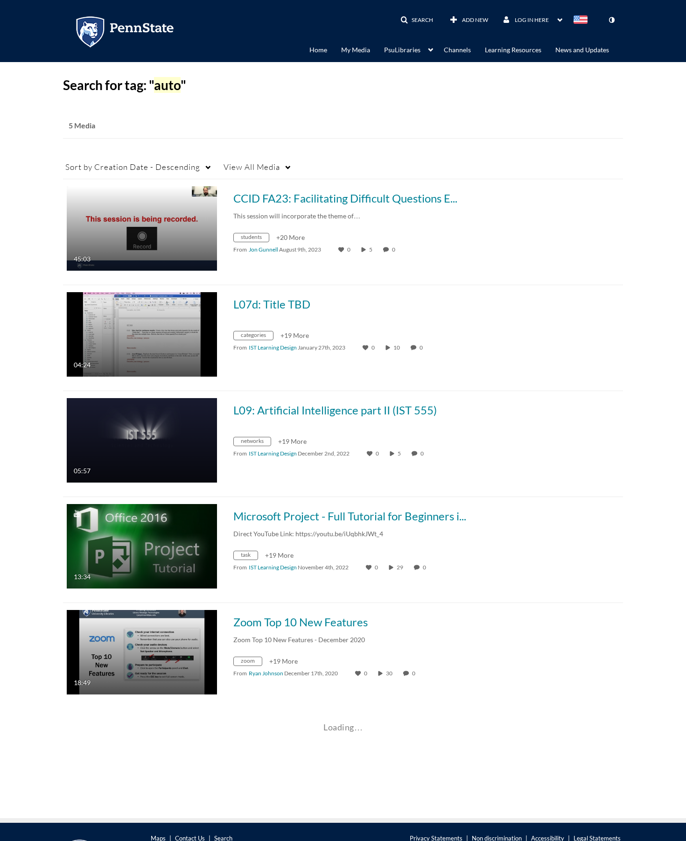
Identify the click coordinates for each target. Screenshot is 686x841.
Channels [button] (457, 50)
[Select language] (582, 20)
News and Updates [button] (582, 50)
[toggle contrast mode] (611, 20)
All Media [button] (252, 167)
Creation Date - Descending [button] (132, 167)
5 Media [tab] (82, 125)
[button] (416, 20)
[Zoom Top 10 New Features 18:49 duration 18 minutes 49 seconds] (142, 651)
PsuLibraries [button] (402, 50)
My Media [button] (355, 50)
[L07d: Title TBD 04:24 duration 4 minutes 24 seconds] (142, 333)
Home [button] (318, 50)
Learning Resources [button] (513, 50)
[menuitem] (325, 49)
